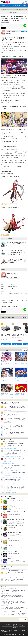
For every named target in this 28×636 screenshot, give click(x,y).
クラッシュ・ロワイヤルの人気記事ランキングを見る (11, 477)
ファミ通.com (22, 626)
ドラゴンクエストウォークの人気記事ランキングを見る (11, 456)
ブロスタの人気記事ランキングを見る (8, 463)
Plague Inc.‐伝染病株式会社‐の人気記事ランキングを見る (11, 483)
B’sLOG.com (13, 627)
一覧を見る (24, 317)
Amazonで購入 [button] (5, 344)
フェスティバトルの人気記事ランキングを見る (9, 470)
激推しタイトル (16, 12)
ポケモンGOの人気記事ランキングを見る (8, 492)
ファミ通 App (5, 2)
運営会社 (19, 624)
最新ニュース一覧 (23, 9)
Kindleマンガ (19, 321)
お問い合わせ (9, 624)
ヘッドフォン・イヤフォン (8, 321)
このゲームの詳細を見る (13, 277)
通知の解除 (15, 626)
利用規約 (15, 624)
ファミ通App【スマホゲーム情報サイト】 (9, 9)
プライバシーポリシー (7, 626)
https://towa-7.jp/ (11, 288)
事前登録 (10, 12)
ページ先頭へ (24, 619)
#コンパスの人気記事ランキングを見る (8, 448)
